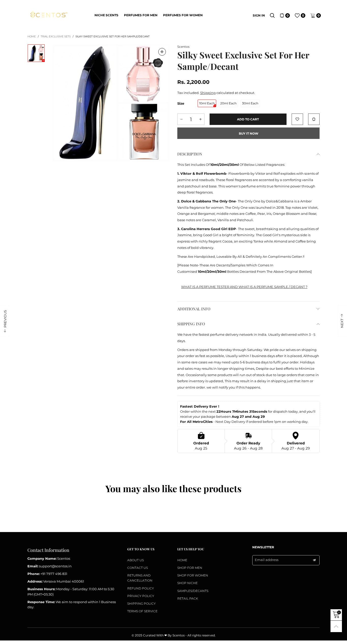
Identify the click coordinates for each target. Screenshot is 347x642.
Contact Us (137, 568)
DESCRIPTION (189, 153)
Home (182, 560)
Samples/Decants (192, 591)
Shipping (208, 93)
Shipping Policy (141, 603)
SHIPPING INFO (191, 323)
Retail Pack (187, 598)
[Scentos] (48, 15)
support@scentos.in (55, 566)
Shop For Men (189, 568)
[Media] (162, 52)
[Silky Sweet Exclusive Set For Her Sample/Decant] (111, 103)
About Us (135, 560)
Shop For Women (192, 575)
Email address (266, 560)
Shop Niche (187, 583)
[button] (181, 119)
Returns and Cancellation (139, 577)
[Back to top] (336, 626)
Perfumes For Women (183, 15)
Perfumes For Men (140, 15)
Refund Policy (140, 588)
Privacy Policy (140, 596)
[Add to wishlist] (297, 119)
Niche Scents (106, 15)
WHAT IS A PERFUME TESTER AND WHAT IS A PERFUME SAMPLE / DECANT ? (244, 287)
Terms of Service (142, 611)
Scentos (183, 47)
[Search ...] (272, 15)
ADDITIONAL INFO (193, 308)
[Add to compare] (314, 119)
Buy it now (248, 133)
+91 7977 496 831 (53, 574)
